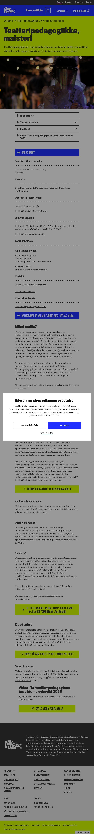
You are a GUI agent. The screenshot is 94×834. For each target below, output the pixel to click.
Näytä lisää (47, 433)
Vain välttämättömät (29, 425)
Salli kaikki (64, 425)
